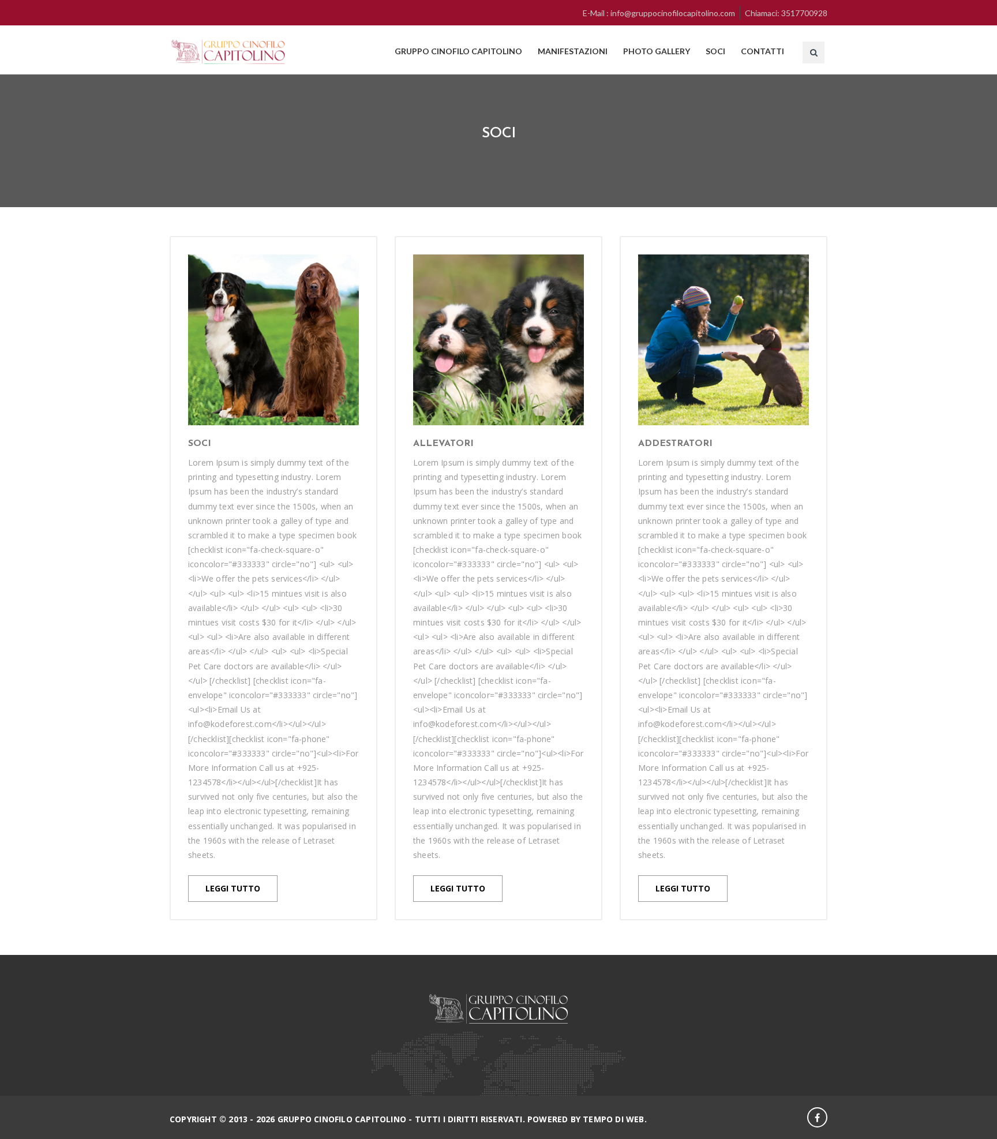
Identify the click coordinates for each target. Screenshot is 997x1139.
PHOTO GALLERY (656, 51)
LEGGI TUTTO (232, 888)
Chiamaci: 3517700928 (786, 13)
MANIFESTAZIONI (573, 51)
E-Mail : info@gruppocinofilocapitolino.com (659, 13)
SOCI (715, 51)
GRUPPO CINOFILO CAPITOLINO (458, 51)
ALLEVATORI (443, 443)
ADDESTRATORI (675, 443)
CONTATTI (762, 51)
